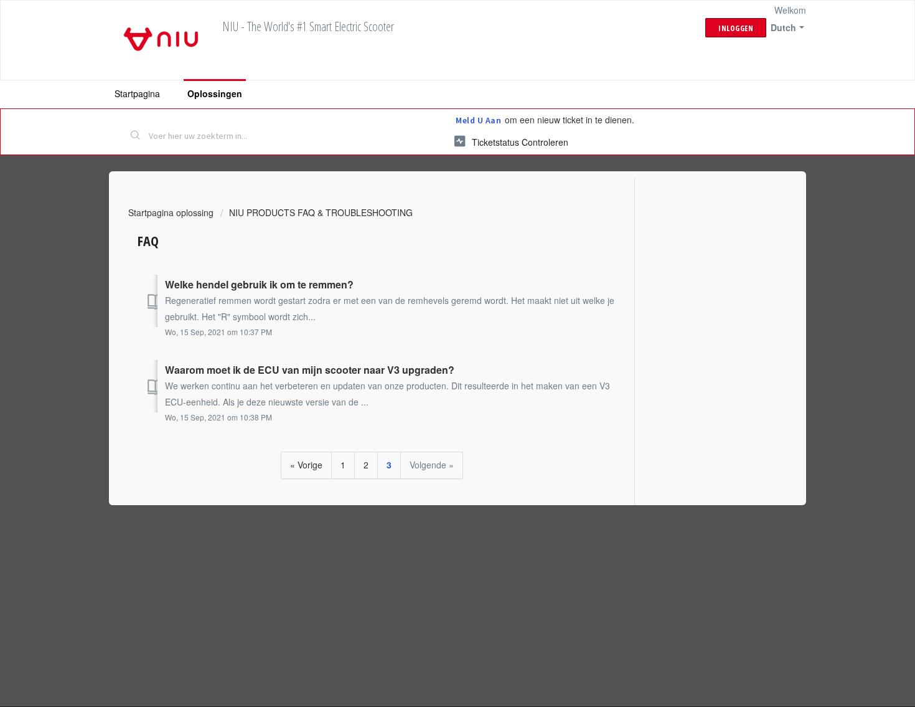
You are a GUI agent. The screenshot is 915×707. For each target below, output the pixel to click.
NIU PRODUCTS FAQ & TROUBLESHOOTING (321, 212)
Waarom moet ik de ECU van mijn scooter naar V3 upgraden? (309, 370)
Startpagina (137, 93)
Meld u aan (478, 120)
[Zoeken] (136, 136)
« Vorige (306, 464)
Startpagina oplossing (172, 212)
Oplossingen (214, 93)
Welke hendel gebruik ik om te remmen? (259, 284)
